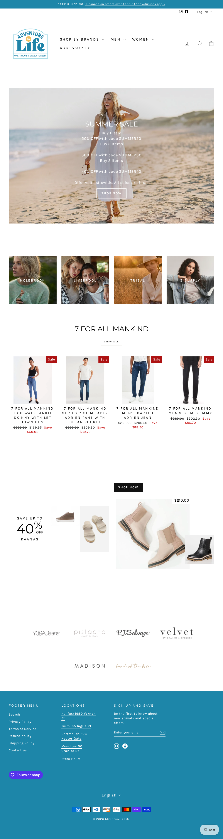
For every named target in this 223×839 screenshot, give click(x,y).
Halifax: (68, 714)
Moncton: (71, 748)
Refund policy (20, 736)
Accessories (75, 48)
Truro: (76, 726)
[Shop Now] (111, 156)
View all (111, 341)
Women (141, 39)
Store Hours (71, 759)
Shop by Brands (80, 39)
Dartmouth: (74, 736)
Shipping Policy (21, 743)
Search (14, 714)
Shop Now (128, 487)
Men (116, 39)
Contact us (18, 750)
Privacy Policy (20, 722)
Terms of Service (22, 729)
